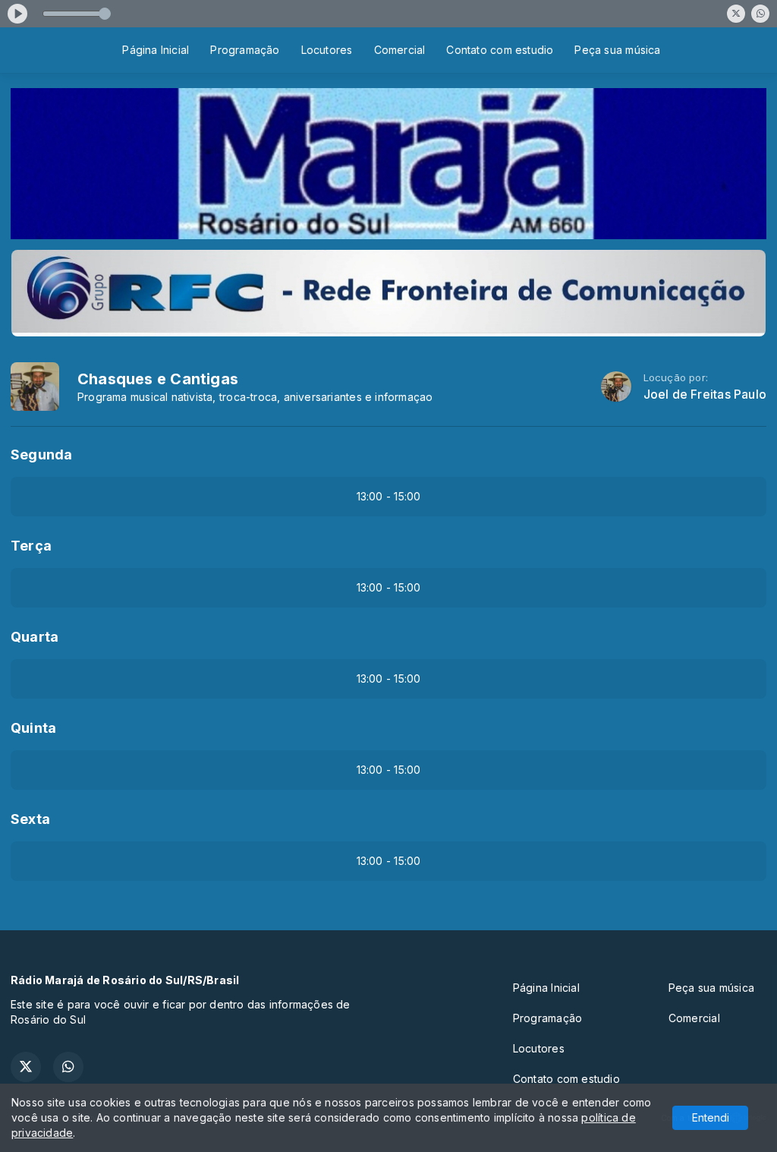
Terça (31, 546)
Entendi (710, 1117)
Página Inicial (155, 49)
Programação (244, 49)
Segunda (41, 454)
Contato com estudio (499, 49)
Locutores (327, 49)
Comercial (400, 49)
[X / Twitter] (736, 14)
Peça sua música (617, 49)
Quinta (33, 728)
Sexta (30, 819)
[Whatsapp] (760, 14)
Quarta (34, 637)
